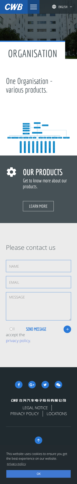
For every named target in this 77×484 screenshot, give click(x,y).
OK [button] (38, 474)
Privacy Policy (24, 413)
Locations (57, 413)
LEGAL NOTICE (35, 407)
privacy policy (18, 340)
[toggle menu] (33, 7)
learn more (38, 206)
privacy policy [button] (16, 464)
